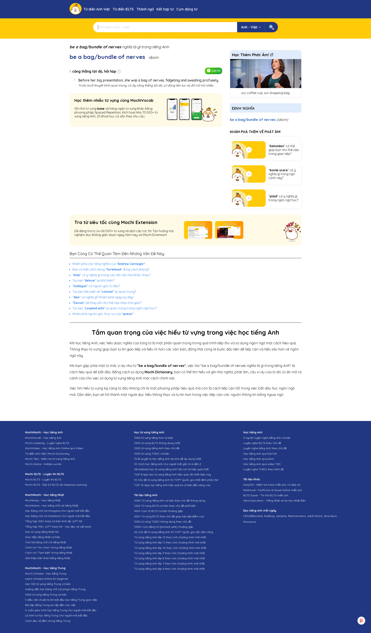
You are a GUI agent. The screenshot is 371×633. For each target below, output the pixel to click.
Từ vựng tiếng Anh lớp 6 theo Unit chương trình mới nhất (169, 568)
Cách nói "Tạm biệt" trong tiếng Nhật (48, 552)
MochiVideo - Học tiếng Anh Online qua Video (54, 448)
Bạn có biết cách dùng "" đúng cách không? (110, 269)
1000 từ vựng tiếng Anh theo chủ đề (156, 448)
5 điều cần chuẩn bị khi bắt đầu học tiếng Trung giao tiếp (61, 600)
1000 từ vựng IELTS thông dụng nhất (157, 443)
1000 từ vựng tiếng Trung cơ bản (45, 594)
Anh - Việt (249, 27)
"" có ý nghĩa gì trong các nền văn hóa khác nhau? (111, 275)
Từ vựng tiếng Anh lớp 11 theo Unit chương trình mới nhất (170, 542)
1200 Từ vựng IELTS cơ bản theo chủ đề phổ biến (165, 505)
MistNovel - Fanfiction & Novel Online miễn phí (272, 490)
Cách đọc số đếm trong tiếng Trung (47, 621)
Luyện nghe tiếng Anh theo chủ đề (265, 448)
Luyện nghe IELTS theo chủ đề (262, 443)
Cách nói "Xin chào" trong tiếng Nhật (48, 547)
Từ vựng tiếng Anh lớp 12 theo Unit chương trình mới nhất (170, 537)
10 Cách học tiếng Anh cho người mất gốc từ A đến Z (167, 464)
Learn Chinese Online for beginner (46, 578)
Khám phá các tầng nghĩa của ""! (108, 264)
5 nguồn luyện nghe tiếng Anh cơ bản (266, 438)
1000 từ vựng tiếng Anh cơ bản (153, 438)
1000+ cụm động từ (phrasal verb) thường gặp (163, 527)
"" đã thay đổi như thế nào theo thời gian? (106, 303)
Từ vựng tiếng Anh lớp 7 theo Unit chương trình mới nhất (169, 563)
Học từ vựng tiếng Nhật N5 (42, 532)
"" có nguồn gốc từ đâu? (96, 286)
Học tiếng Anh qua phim (258, 459)
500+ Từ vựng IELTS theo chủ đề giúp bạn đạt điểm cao (169, 516)
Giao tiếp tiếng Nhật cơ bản (42, 537)
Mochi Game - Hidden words (43, 464)
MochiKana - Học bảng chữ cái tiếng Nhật (51, 505)
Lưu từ (216, 70)
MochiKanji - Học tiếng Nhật (42, 500)
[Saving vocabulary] (361, 620)
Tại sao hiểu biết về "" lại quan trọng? (104, 292)
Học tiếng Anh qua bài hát (260, 453)
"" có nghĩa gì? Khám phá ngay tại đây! (102, 297)
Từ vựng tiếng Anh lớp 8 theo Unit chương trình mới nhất (169, 558)
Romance (249, 522)
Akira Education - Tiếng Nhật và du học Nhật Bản (274, 500)
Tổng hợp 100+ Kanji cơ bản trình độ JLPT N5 (53, 521)
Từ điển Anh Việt (96, 9)
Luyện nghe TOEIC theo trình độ (263, 469)
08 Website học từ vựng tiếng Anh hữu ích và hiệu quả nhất (171, 469)
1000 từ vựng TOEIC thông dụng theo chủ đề (162, 521)
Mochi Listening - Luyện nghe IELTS (47, 443)
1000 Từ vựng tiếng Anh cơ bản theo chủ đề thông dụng (169, 500)
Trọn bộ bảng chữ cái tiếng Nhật (45, 542)
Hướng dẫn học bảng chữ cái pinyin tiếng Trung (55, 589)
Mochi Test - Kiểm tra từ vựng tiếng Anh (50, 459)
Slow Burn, (330, 516)
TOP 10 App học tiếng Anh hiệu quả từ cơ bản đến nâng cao (172, 485)
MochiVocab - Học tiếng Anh (43, 438)
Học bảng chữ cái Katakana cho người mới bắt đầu (57, 516)
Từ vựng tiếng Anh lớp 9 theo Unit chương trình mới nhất (169, 553)
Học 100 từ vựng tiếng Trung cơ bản (48, 584)
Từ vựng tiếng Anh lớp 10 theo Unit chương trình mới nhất (170, 548)
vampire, (281, 516)
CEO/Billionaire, (253, 516)
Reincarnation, (297, 516)
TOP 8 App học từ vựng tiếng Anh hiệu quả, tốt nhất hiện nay (172, 474)
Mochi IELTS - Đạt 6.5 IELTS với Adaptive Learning (56, 484)
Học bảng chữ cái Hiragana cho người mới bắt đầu (57, 511)
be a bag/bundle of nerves (259, 119)
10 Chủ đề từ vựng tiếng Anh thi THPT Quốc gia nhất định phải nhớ (176, 480)
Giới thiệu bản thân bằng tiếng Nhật (47, 558)
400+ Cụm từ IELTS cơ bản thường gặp (158, 511)
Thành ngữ (145, 9)
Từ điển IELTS (123, 9)
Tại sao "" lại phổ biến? (93, 280)
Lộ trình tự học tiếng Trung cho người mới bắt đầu (56, 615)
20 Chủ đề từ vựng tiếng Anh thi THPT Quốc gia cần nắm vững (173, 532)
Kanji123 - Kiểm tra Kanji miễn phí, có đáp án (271, 484)
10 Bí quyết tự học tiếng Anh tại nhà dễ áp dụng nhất (167, 459)
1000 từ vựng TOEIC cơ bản (151, 453)
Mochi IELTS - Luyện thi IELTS (43, 479)
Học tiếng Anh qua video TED (262, 464)
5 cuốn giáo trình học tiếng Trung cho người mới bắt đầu (60, 610)
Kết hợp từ (165, 9)
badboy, (269, 516)
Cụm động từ (186, 9)
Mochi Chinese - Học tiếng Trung (45, 573)
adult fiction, (315, 516)
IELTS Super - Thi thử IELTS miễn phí (265, 495)
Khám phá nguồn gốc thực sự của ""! (103, 314)
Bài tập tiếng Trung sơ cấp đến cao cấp (50, 605)
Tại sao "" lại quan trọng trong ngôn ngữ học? (114, 308)
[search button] (271, 27)
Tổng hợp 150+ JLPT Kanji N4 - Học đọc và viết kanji (58, 526)
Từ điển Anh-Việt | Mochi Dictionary (47, 453)
